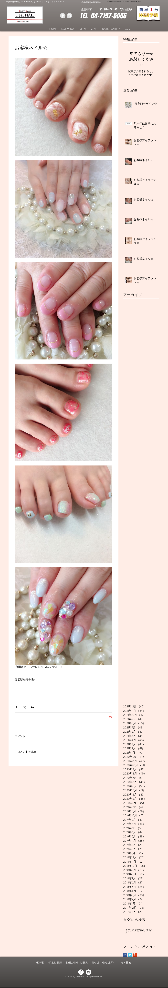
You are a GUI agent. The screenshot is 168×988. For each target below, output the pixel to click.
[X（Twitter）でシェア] (24, 707)
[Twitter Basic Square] (130, 955)
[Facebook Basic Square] (125, 955)
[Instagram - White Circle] (88, 972)
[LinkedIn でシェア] (32, 707)
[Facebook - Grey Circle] (62, 15)
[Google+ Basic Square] (135, 955)
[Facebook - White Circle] (81, 972)
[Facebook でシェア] (16, 707)
